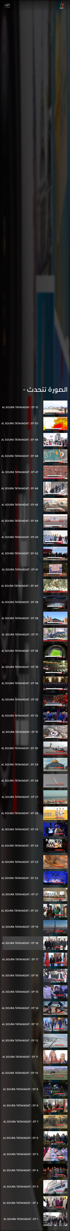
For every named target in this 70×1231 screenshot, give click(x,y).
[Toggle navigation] (7, 6)
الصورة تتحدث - (45, 390)
